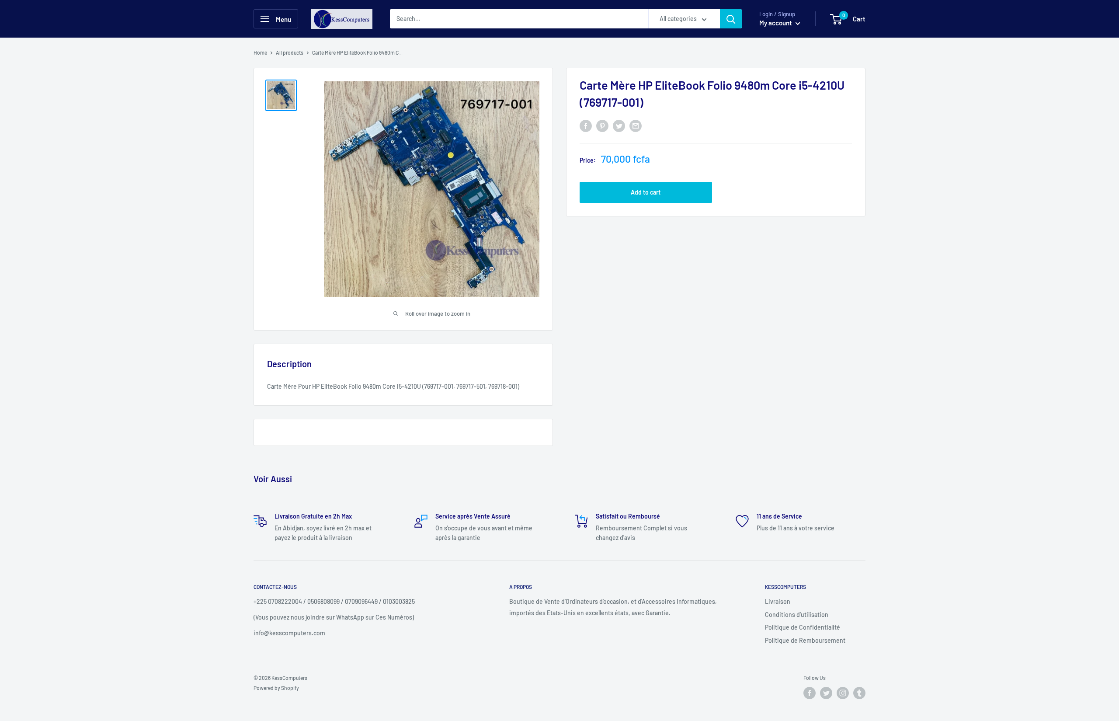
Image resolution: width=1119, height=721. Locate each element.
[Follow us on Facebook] (809, 693)
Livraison (777, 601)
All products (289, 52)
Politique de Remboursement (805, 640)
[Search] (731, 18)
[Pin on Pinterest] (602, 126)
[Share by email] (635, 126)
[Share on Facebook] (586, 126)
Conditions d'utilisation (796, 614)
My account (776, 23)
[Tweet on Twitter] (619, 126)
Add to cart (645, 192)
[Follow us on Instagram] (843, 693)
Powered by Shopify (276, 688)
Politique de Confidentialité (802, 627)
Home (260, 52)
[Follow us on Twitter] (826, 693)
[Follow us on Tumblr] (859, 693)
